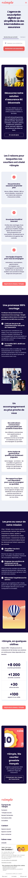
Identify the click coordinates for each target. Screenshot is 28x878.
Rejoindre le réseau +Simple (14, 284)
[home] (7, 2)
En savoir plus (14, 135)
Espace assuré (6, 829)
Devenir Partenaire (7, 815)
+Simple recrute (6, 813)
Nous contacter (6, 834)
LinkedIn (3, 843)
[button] (26, 3)
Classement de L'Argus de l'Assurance (14, 778)
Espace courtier (6, 832)
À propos (4, 810)
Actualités (4, 820)
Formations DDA (6, 818)
